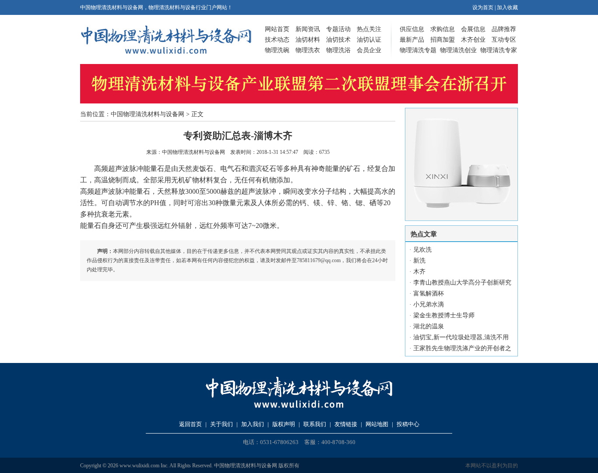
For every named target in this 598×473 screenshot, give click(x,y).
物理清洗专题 (418, 50)
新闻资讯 (307, 29)
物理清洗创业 (458, 50)
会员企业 (369, 50)
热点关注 (369, 29)
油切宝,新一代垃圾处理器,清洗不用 (461, 337)
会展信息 (473, 29)
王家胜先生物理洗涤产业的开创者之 (462, 348)
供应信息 (412, 29)
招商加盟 (442, 39)
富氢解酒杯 (428, 293)
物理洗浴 (338, 50)
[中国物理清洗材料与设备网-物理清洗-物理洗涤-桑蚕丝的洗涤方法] (166, 52)
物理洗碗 (277, 50)
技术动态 (277, 39)
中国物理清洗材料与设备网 (147, 114)
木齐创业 (473, 39)
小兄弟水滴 (428, 304)
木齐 (419, 271)
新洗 (419, 260)
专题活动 (338, 29)
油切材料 (307, 39)
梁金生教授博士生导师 (444, 315)
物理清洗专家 (498, 50)
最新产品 (412, 39)
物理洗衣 (307, 50)
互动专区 (504, 39)
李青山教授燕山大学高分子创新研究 (462, 282)
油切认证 (369, 39)
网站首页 (277, 29)
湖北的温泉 (428, 326)
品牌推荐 (504, 29)
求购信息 (442, 29)
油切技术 (338, 39)
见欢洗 (422, 249)
